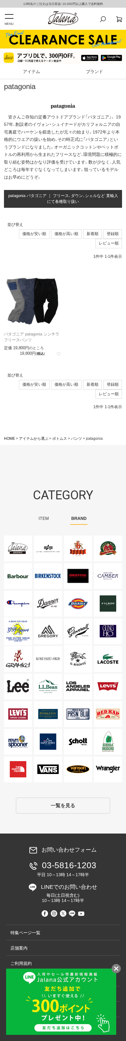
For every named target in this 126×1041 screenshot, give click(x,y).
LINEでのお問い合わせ (69, 893)
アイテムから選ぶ (33, 438)
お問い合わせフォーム (69, 850)
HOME (9, 438)
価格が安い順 (34, 233)
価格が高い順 (66, 233)
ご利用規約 (21, 963)
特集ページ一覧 (25, 932)
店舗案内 (19, 948)
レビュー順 (109, 243)
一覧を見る (63, 805)
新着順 (92, 233)
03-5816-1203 (66, 869)
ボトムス (59, 438)
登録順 (113, 233)
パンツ (76, 438)
